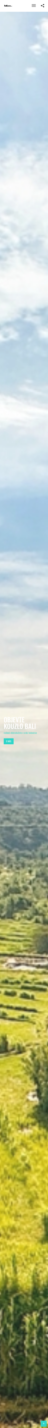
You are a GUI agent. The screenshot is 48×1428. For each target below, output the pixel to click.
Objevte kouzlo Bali (20, 723)
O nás (8, 741)
